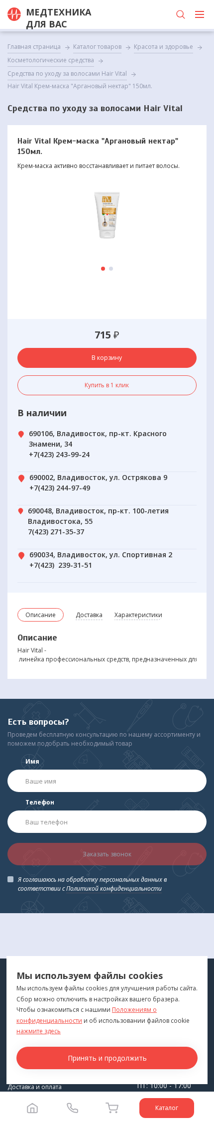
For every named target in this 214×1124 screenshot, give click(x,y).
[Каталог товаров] (200, 14)
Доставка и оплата (34, 1087)
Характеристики (138, 615)
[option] (107, 215)
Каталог (166, 1108)
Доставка (89, 615)
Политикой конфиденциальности (114, 888)
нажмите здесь (38, 1031)
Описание (40, 615)
